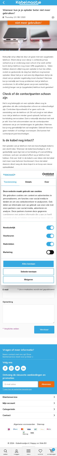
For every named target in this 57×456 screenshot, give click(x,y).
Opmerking (8, 302)
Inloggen (16, 454)
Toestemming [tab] (10, 182)
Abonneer (46, 384)
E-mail (5, 289)
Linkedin (23, 368)
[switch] (50, 236)
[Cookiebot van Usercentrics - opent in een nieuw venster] (42, 174)
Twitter (17, 368)
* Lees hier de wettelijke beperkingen (17, 389)
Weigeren (28, 279)
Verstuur (44, 329)
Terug (3, 2)
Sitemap (40, 424)
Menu (28, 454)
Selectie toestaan (28, 271)
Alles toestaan (28, 264)
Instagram (11, 368)
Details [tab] (28, 182)
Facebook (5, 368)
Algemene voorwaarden (24, 424)
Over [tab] (47, 182)
